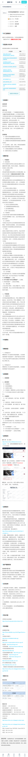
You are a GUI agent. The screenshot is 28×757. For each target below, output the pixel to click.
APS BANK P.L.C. (7, 79)
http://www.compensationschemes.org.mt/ (12, 642)
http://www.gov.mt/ (13, 654)
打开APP (24, 2)
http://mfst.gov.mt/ (18, 652)
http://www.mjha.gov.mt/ (15, 656)
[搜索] (16, 2)
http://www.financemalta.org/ (16, 646)
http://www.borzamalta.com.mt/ (10, 660)
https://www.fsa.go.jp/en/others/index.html (12, 621)
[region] (14, 70)
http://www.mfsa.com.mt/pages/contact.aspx (13, 720)
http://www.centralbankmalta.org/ (10, 638)
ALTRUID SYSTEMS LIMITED (9, 66)
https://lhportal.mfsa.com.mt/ (9, 664)
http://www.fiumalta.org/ (8, 650)
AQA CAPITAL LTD (7, 81)
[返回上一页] (2, 2)
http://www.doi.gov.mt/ (12, 644)
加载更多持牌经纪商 (14, 93)
